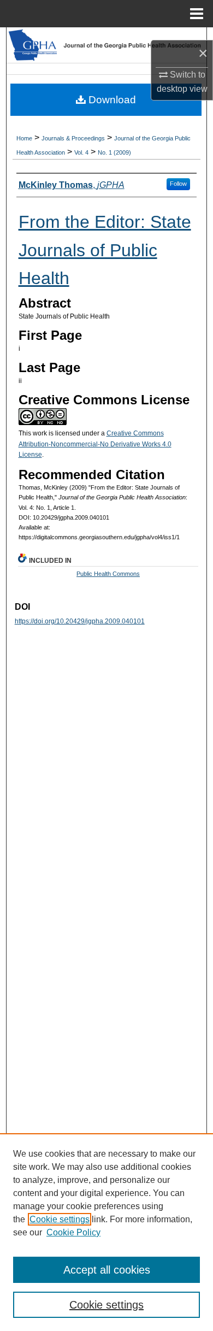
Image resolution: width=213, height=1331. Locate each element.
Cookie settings (59, 1219)
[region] (106, 1232)
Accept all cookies (106, 1270)
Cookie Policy (73, 1232)
